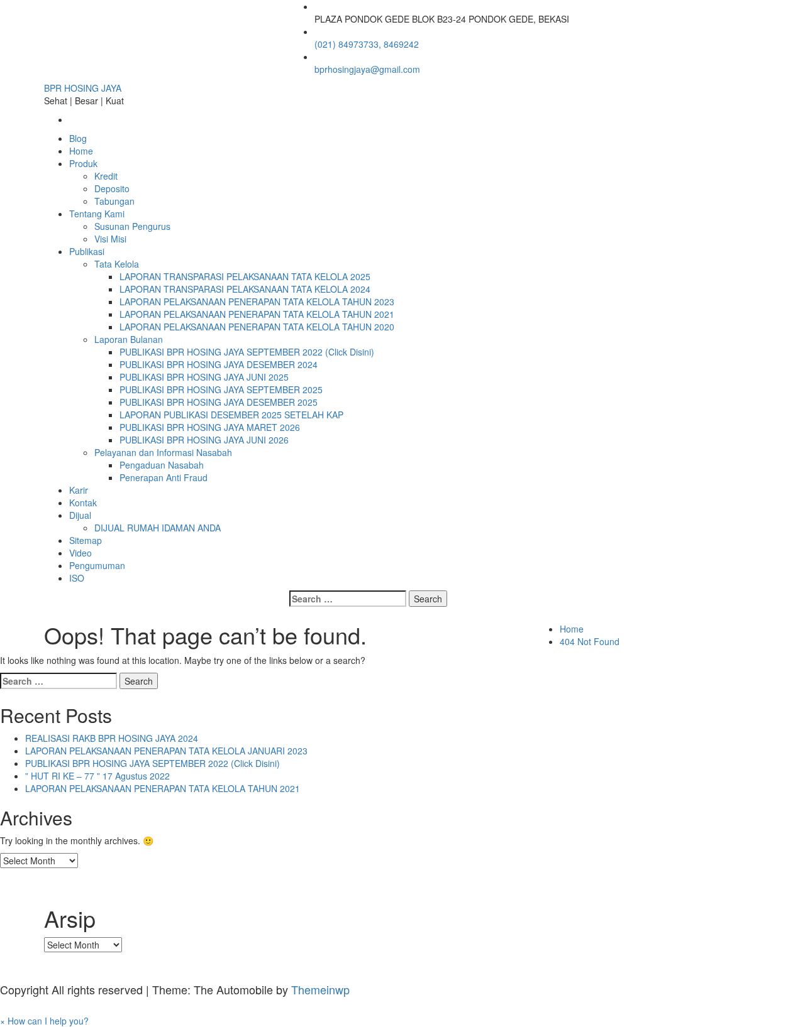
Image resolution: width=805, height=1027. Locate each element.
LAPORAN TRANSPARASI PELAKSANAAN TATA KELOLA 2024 (244, 289)
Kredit (106, 176)
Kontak (83, 502)
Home (81, 150)
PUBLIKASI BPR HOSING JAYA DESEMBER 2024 (218, 364)
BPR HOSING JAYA (82, 88)
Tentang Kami (97, 213)
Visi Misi (110, 238)
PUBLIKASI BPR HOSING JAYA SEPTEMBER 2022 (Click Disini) (246, 351)
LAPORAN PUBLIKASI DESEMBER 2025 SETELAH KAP (231, 414)
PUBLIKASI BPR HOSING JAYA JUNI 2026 (204, 439)
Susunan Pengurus (132, 226)
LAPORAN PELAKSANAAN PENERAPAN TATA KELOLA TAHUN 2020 (256, 326)
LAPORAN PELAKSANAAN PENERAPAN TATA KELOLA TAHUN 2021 (256, 314)
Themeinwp (320, 989)
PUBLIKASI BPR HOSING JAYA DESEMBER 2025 (218, 402)
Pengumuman (97, 565)
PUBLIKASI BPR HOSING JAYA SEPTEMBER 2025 (221, 389)
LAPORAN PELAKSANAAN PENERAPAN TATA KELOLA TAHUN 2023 (256, 301)
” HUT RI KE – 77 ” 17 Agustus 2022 (97, 775)
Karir (78, 490)
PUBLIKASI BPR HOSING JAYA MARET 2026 (209, 427)
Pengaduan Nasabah (161, 465)
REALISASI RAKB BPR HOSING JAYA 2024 (111, 738)
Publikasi (86, 251)
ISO (76, 578)
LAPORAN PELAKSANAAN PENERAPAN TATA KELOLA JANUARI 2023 (166, 750)
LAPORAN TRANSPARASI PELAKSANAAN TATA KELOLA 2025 (244, 276)
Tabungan (114, 201)
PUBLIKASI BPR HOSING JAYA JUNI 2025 (204, 377)
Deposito (112, 188)
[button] (44, 1020)
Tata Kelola (116, 264)
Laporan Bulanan (128, 339)
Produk (83, 163)
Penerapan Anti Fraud (163, 477)
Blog (78, 138)
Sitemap (85, 540)
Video (80, 552)
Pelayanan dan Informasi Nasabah (163, 452)
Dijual (80, 515)
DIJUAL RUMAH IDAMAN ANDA (157, 527)
